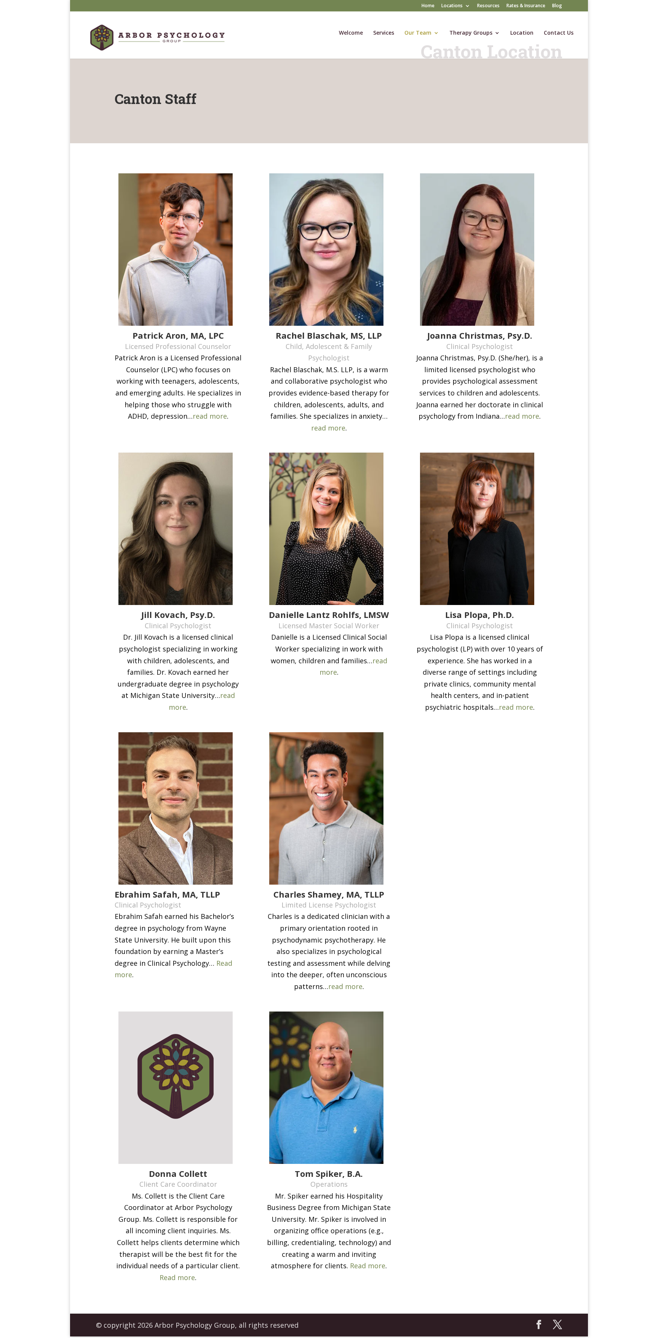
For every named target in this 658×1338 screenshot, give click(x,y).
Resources (488, 6)
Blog (557, 6)
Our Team (417, 33)
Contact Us (558, 33)
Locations (452, 6)
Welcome (351, 33)
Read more (177, 1277)
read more (210, 416)
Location (521, 33)
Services (383, 33)
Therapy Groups (470, 33)
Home (428, 6)
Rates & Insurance (525, 6)
